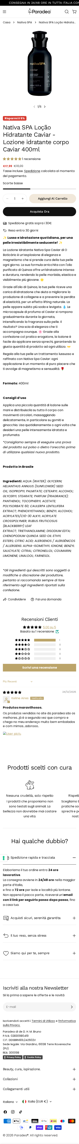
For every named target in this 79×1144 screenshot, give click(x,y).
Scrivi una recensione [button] (39, 667)
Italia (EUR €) (38, 1101)
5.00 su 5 (49, 627)
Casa (6, 22)
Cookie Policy (34, 1057)
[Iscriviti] (72, 1007)
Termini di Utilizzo (43, 1021)
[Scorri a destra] (45, 107)
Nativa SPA (24, 22)
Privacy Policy (14, 1057)
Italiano (8, 1102)
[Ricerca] (67, 11)
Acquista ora (39, 211)
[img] (12, 692)
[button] (12, 159)
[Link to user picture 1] (12, 741)
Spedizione (32, 171)
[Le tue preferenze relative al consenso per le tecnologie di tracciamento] (3, 858)
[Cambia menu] (4, 11)
